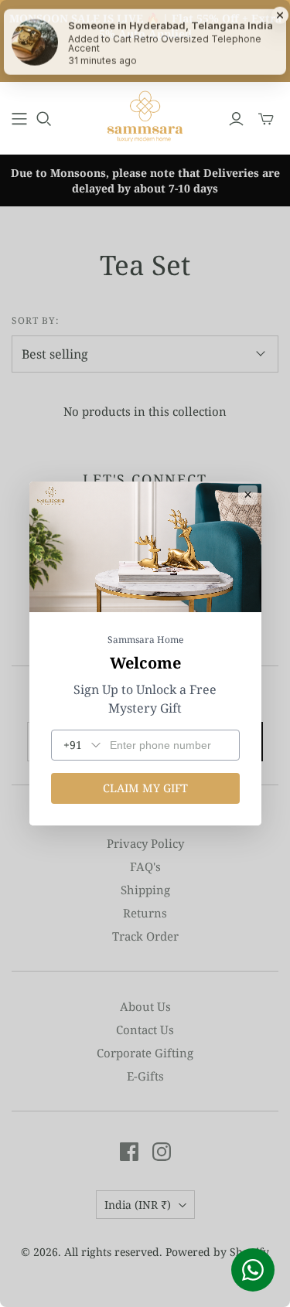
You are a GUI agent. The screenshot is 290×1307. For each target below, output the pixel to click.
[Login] (236, 119)
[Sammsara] (145, 116)
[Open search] (44, 119)
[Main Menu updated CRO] (19, 119)
